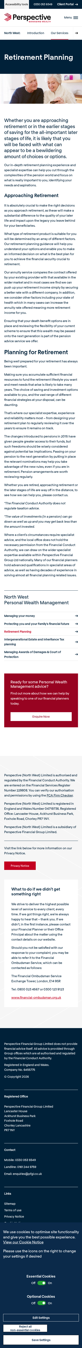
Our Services (59, 33)
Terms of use (12, 1210)
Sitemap (10, 1203)
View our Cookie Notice (23, 1242)
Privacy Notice (14, 1216)
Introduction (35, 33)
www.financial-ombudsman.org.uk (36, 997)
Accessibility (16, 4)
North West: (12, 33)
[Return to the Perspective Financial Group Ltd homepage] (27, 17)
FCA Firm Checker (60, 795)
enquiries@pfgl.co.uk (27, 1174)
